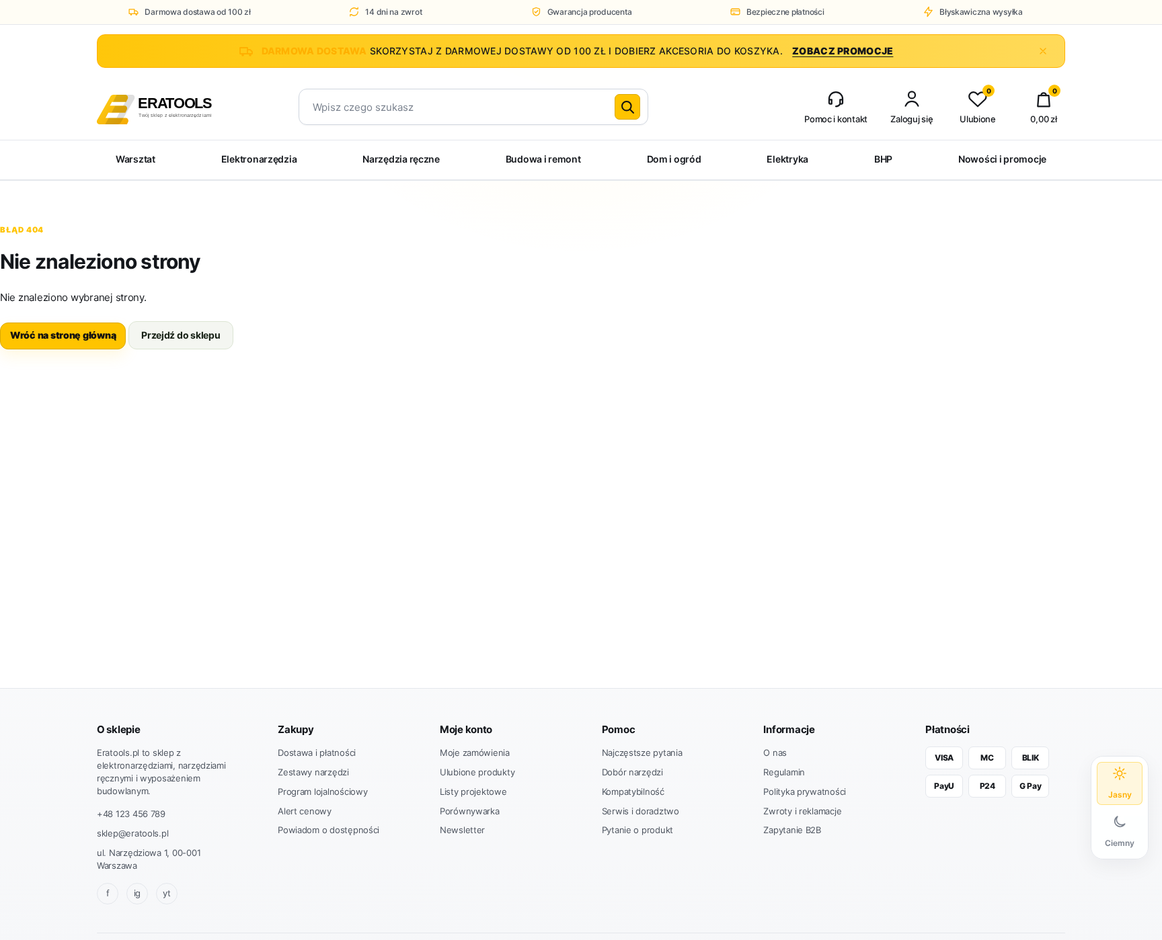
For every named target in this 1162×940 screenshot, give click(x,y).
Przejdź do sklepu (180, 335)
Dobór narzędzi (632, 772)
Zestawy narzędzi (313, 772)
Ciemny (1119, 843)
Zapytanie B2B (792, 829)
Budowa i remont (543, 159)
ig (137, 893)
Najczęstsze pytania (642, 752)
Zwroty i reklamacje (802, 811)
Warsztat (135, 159)
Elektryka (787, 159)
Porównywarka (470, 811)
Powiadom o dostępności (328, 829)
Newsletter (462, 829)
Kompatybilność (633, 791)
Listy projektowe (473, 791)
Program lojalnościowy (322, 791)
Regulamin (784, 772)
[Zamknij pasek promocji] (1043, 51)
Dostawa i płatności (317, 752)
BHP (883, 159)
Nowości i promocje (1002, 159)
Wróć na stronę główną (63, 335)
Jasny (1120, 794)
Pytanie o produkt (637, 829)
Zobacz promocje (842, 50)
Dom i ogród (674, 159)
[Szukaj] (627, 107)
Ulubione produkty (477, 772)
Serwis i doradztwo (640, 811)
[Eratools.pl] (179, 107)
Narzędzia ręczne (401, 159)
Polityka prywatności (804, 791)
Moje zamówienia (475, 752)
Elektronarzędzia (259, 159)
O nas (775, 752)
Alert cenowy (305, 811)
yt (166, 893)
